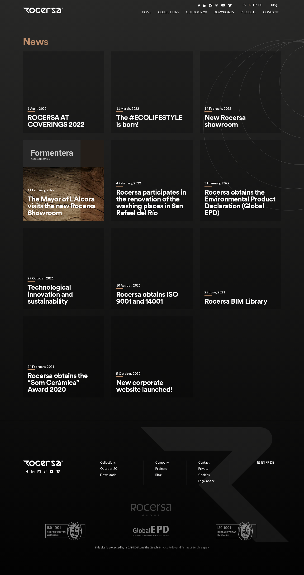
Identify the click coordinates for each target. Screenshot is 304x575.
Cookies (204, 475)
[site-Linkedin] (204, 5)
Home (146, 12)
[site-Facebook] (199, 5)
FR (255, 5)
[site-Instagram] (210, 5)
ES (244, 5)
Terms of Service (191, 547)
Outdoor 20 (196, 12)
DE (260, 5)
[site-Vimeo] (230, 5)
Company (271, 12)
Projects (248, 12)
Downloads (224, 12)
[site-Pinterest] (216, 5)
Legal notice (206, 481)
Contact (203, 462)
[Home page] (151, 515)
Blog (274, 5)
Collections (168, 12)
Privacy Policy (167, 547)
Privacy (203, 468)
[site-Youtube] (223, 5)
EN (250, 5)
